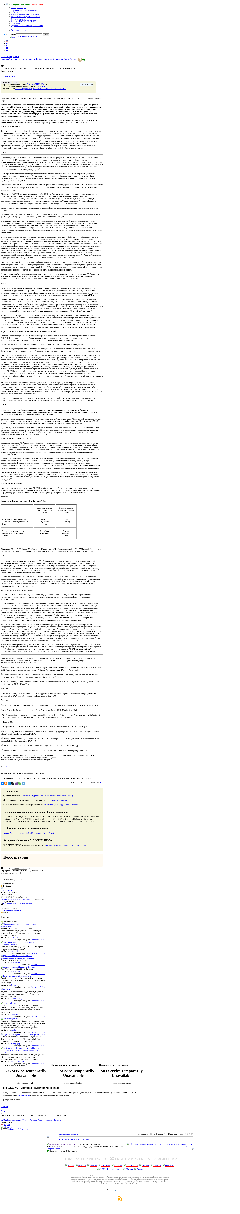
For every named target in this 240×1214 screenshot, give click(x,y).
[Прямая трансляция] (166, 1134)
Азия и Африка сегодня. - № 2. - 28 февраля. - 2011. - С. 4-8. (40, 89)
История (26, 899)
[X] (13, 783)
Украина (93, 1165)
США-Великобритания (112, 1169)
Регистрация (6, 57)
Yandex (75, 805)
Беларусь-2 (169, 1165)
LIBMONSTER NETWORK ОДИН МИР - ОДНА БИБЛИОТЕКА (120, 1159)
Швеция (129, 1169)
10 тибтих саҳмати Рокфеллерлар (17, 976)
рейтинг (20, 895)
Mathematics (16, 962)
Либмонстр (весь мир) (53, 805)
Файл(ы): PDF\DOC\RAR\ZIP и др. (26, 21)
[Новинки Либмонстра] (187, 1134)
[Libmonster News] (192, 1134)
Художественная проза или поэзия (25, 14)
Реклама (85, 1139)
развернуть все (36, 870)
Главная (4, 1107)
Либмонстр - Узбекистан (52, 845)
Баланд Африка (9, 1003)
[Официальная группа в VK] (7, 50)
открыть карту (54, 1149)
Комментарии (8, 76)
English (7, 1125)
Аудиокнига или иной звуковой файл (27, 26)
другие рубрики (38, 899)
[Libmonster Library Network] (193, 1149)
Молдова (118, 1165)
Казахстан (106, 1165)
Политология (16, 899)
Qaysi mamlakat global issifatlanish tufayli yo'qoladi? (24, 1034)
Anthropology (16, 998)
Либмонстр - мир (68, 845)
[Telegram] (23, 783)
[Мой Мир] (9, 783)
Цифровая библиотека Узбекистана (64, 1144)
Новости (75, 1139)
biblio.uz (6, 766)
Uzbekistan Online (38, 940)
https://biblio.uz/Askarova (56, 800)
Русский (8, 1127)
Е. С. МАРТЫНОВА (36, 84)
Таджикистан (132, 1165)
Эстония (145, 1165)
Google (67, 805)
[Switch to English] (7, 41)
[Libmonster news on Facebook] (189, 1134)
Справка (33, 1120)
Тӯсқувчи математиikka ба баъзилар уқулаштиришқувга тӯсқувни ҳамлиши (17, 957)
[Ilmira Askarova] (2, 888)
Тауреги (6, 989)
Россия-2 (157, 1165)
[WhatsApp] (20, 783)
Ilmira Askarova (7, 890)
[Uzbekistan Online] (2, 924)
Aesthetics (15, 937)
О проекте (64, 1139)
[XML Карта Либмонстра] (120, 1200)
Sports (13, 985)
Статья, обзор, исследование (24, 10)
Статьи (4, 1111)
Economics (15, 971)
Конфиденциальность (13, 1120)
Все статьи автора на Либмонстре (17, 904)
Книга (15, 12)
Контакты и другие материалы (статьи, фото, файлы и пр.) (48, 796)
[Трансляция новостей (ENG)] (7, 43)
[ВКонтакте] (2, 783)
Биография (15, 23)
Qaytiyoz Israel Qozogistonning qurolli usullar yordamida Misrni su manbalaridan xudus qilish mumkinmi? (20, 1050)
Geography (15, 1043)
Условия (26, 1120)
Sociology (15, 1014)
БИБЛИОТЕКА (22, 37)
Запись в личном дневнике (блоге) (25, 17)
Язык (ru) (57, 1120)
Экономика (6, 899)
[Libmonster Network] (160, 1146)
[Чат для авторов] (151, 1134)
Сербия (140, 1169)
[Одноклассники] (6, 783)
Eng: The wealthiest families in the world (19, 967)
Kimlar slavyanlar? (10, 1019)
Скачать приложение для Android (120, 1190)
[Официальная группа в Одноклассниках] (6, 46)
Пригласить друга (45, 1120)
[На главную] (48, 1137)
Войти (16, 57)
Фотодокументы (18, 19)
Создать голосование (20, 30)
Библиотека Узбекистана (18, 1129)
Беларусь (82, 1165)
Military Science (17, 1061)
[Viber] (16, 783)
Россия (71, 1165)
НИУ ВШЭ (41, 86)
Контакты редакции (68, 1134)
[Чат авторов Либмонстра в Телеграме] (7, 48)
